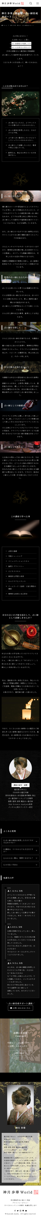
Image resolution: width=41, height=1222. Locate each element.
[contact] (26, 1211)
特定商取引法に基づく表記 (20, 1200)
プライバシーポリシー (20, 1203)
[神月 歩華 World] (12, 3)
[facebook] (15, 1211)
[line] (23, 1211)
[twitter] (18, 1211)
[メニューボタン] (37, 3)
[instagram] (20, 1211)
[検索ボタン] (30, 3)
